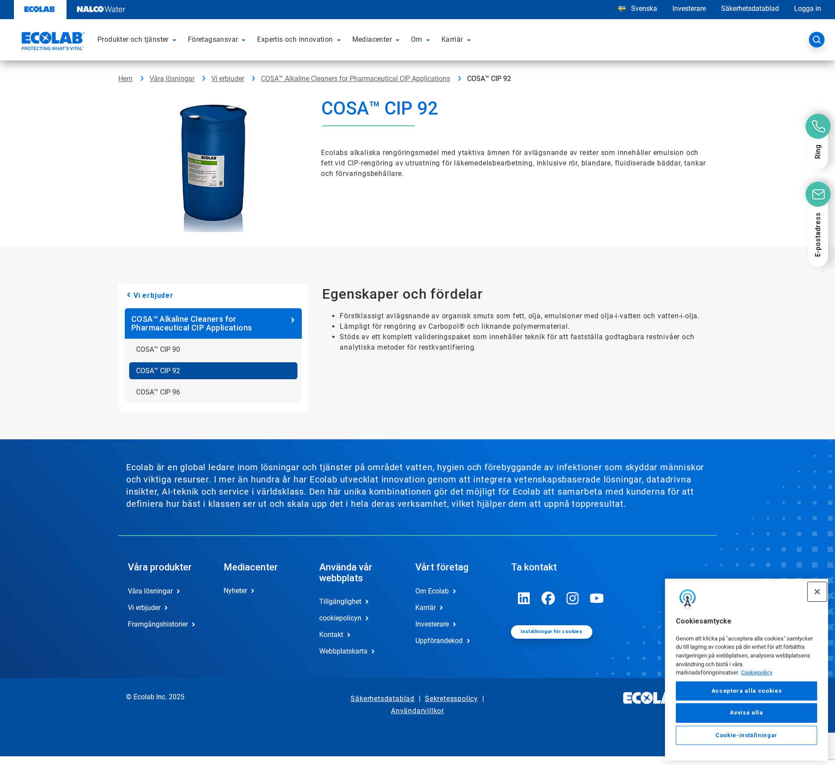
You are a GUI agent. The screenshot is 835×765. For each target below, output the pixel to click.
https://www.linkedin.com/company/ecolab (524, 598)
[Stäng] (817, 591)
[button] (175, 39)
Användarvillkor (417, 711)
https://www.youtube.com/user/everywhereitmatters (597, 598)
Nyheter (235, 590)
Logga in (807, 8)
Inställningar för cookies (551, 631)
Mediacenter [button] (372, 39)
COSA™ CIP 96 (158, 392)
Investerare (689, 8)
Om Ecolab (432, 591)
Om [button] (416, 39)
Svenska (644, 8)
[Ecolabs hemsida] (52, 42)
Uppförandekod (439, 641)
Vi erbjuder (227, 78)
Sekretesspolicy (451, 698)
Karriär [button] (452, 39)
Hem (125, 78)
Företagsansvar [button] (213, 39)
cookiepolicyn (340, 618)
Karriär (425, 607)
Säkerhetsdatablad (750, 8)
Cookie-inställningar (746, 735)
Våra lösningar (172, 78)
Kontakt (331, 634)
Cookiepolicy (756, 673)
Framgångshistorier (158, 624)
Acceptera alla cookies (746, 691)
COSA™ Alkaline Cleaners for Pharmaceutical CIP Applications (355, 78)
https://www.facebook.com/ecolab (548, 598)
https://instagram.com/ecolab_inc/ (572, 598)
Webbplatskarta (343, 651)
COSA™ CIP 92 (158, 371)
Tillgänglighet (340, 601)
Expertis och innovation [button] (295, 39)
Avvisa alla (746, 713)
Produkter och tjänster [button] (133, 39)
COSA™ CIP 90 (158, 349)
